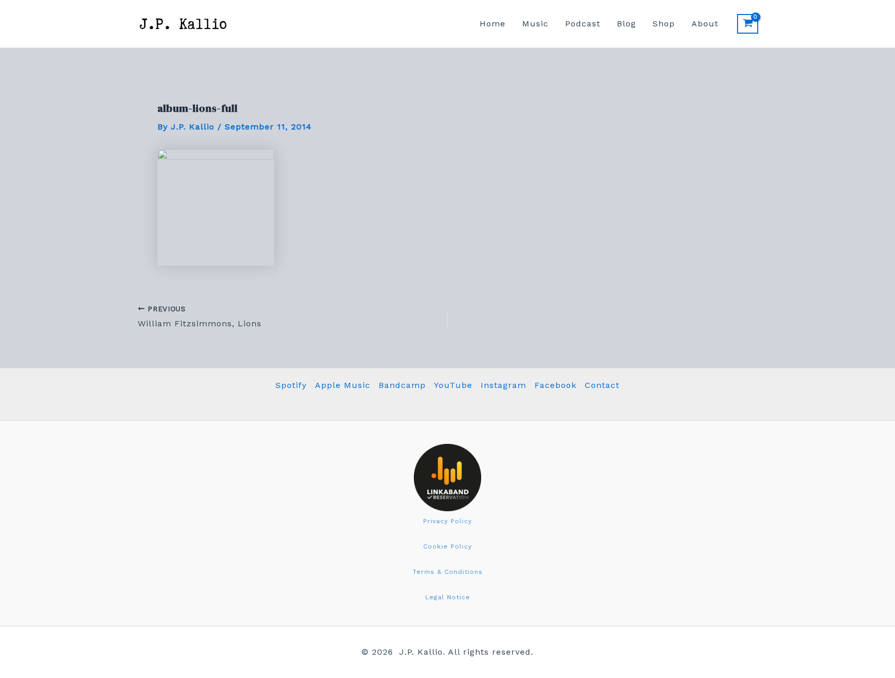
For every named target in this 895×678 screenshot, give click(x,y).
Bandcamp (402, 385)
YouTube (453, 385)
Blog (626, 23)
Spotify (291, 385)
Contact (602, 385)
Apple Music (342, 385)
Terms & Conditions (448, 571)
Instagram (503, 385)
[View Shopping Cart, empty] (747, 24)
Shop (664, 23)
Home (493, 23)
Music (535, 23)
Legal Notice (447, 597)
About (704, 23)
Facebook (555, 385)
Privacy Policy (447, 521)
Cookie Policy (447, 546)
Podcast (582, 23)
